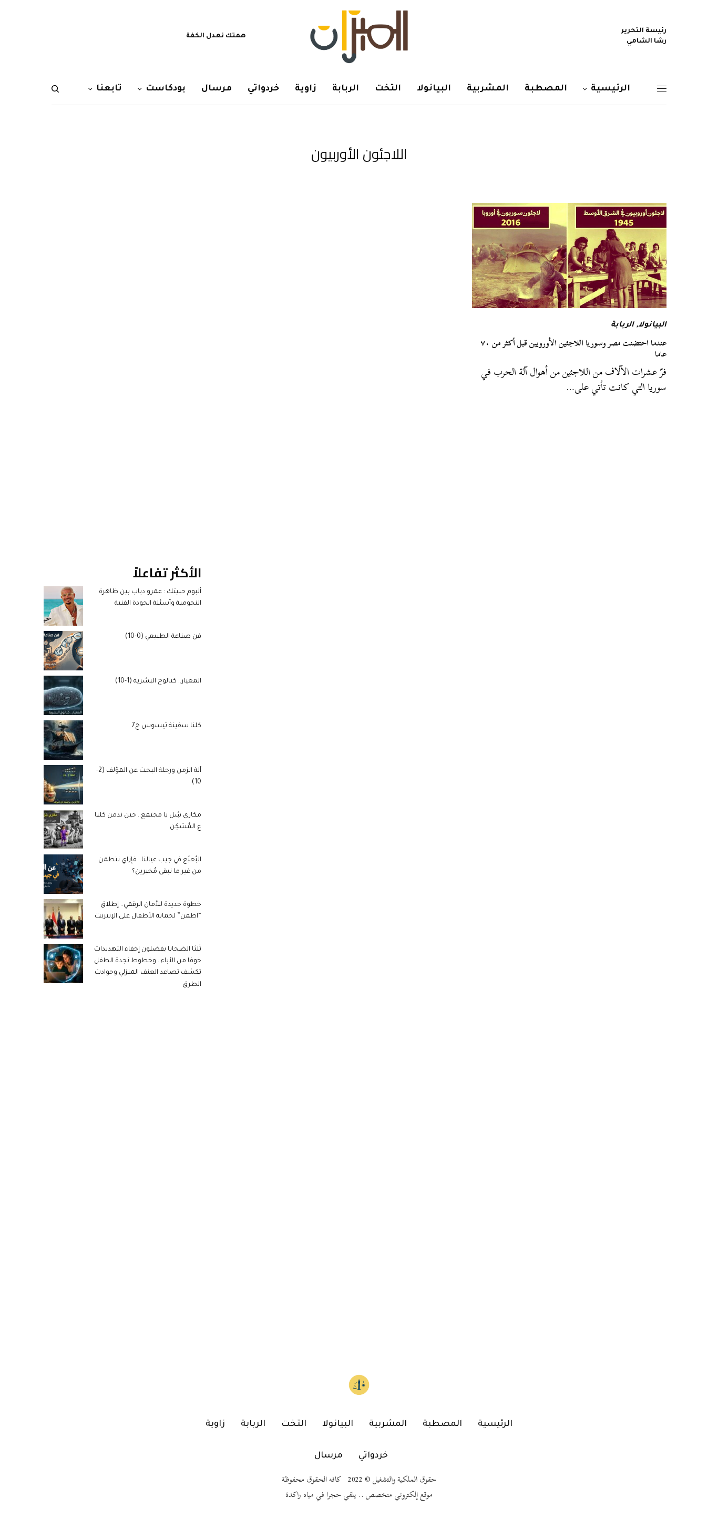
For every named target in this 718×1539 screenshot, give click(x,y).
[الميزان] (359, 36)
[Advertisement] (122, 360)
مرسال (328, 1456)
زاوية (215, 1424)
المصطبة (442, 1424)
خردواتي (373, 1456)
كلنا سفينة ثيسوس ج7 (166, 726)
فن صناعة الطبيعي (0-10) (163, 636)
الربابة (622, 325)
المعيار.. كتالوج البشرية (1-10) (158, 681)
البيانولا (652, 325)
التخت (293, 1424)
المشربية (388, 1424)
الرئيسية (495, 1424)
